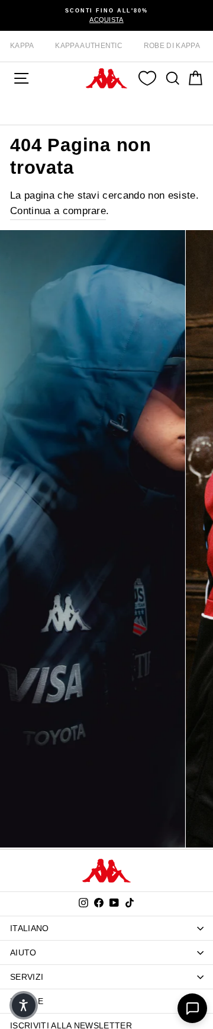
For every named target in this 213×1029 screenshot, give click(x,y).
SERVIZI (26, 977)
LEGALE (26, 1001)
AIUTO (23, 952)
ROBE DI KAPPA (172, 46)
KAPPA (22, 46)
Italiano (29, 928)
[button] (23, 1005)
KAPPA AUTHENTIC (88, 46)
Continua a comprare (58, 210)
